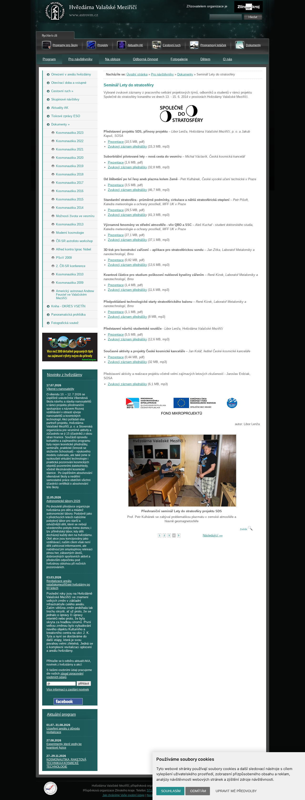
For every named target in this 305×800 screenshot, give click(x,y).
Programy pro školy (65, 45)
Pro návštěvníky (80, 59)
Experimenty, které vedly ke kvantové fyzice (64, 745)
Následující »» (213, 535)
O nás (227, 59)
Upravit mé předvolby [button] (236, 791)
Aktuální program (61, 714)
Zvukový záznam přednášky (127, 146)
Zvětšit (244, 529)
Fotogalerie (179, 59)
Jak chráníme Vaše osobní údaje (123, 795)
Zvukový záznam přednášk (126, 215)
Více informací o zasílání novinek (67, 689)
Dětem (205, 59)
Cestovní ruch (172, 45)
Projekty (102, 45)
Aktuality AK (135, 45)
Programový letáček (213, 45)
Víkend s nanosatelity (60, 389)
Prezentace (116, 142)
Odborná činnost (145, 59)
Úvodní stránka (137, 74)
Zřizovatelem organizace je (207, 6)
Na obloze (112, 59)
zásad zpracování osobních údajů (64, 675)
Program (49, 59)
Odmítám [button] (198, 791)
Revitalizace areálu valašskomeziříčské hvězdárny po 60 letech (68, 584)
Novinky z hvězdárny (64, 375)
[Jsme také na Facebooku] (68, 704)
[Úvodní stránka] (55, 12)
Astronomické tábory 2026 (63, 501)
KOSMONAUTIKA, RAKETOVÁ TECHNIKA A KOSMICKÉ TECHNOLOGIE (66, 763)
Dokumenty (253, 45)
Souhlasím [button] (171, 791)
